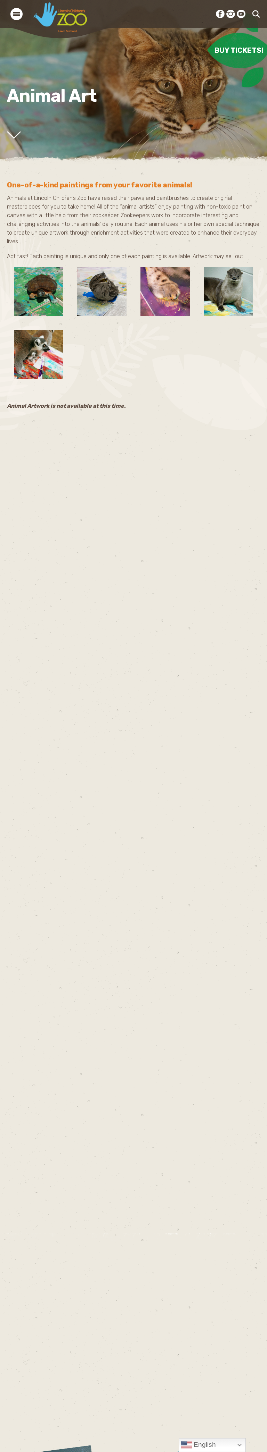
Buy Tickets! (239, 49)
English (204, 1444)
